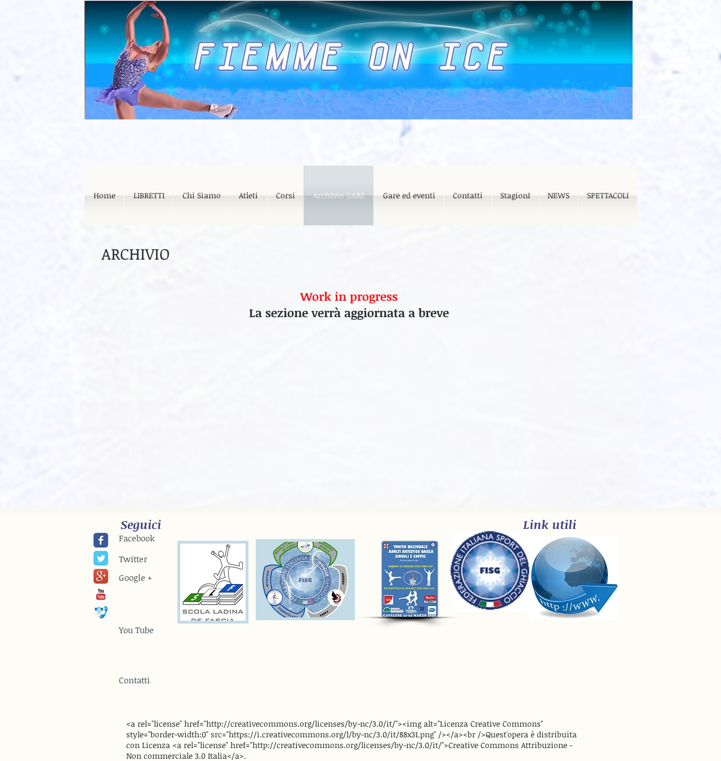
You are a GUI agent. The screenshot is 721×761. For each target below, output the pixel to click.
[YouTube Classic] (101, 594)
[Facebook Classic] (101, 540)
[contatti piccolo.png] (101, 612)
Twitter (133, 558)
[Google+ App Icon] (101, 576)
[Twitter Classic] (101, 558)
